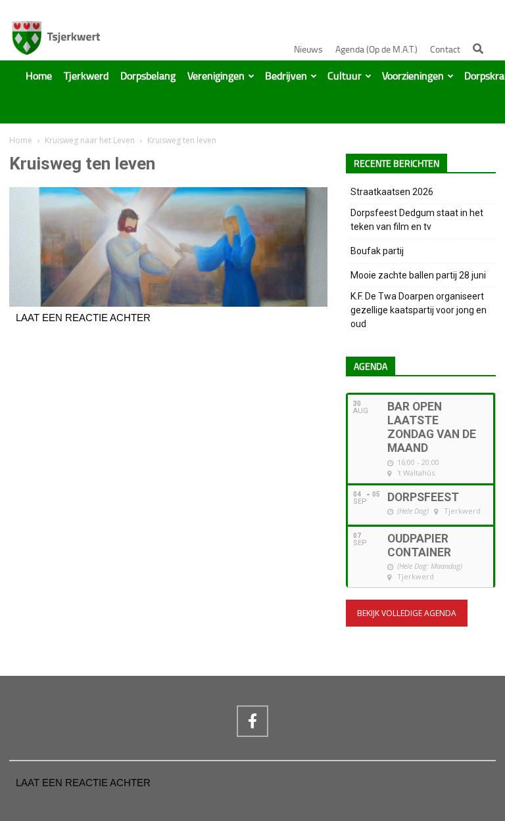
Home (39, 76)
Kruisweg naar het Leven (90, 140)
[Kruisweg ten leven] (168, 303)
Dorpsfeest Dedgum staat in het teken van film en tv (416, 220)
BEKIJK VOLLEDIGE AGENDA (406, 613)
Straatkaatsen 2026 (391, 192)
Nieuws (308, 49)
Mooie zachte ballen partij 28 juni (418, 275)
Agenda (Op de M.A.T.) (376, 49)
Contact (445, 49)
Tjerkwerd (86, 76)
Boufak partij (377, 251)
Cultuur (344, 76)
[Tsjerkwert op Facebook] (252, 721)
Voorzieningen (413, 76)
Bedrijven (286, 76)
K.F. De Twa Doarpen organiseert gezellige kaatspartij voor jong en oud (418, 310)
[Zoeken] (478, 48)
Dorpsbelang (148, 76)
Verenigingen (216, 76)
